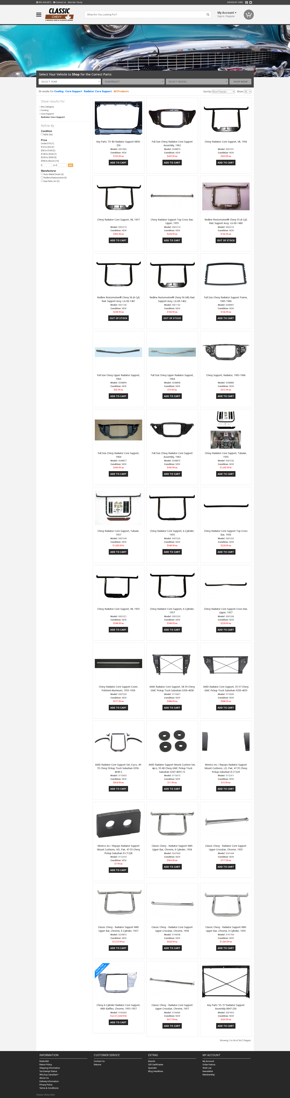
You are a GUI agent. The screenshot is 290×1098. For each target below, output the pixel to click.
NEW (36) (48, 134)
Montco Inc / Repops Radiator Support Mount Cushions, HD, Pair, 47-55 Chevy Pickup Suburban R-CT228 (118, 849)
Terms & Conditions (48, 1088)
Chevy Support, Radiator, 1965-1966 (226, 375)
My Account (208, 1061)
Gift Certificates (155, 1064)
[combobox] (70, 82)
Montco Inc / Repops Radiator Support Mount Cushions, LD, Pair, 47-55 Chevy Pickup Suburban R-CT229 (226, 768)
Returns (97, 1064)
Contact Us (60, 2)
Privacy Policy (45, 1084)
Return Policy (45, 1064)
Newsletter (208, 1071)
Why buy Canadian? (48, 1074)
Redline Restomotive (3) (55, 177)
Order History (209, 1064)
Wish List (207, 1068)
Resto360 (44, 1061)
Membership (209, 1074)
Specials (152, 1068)
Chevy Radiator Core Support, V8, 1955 (118, 608)
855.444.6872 (44, 2)
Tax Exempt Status (48, 1071)
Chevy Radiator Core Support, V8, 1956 (226, 141)
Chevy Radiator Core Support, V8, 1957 (118, 219)
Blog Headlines (155, 1071)
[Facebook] (246, 2)
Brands (151, 1061)
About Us (44, 1078)
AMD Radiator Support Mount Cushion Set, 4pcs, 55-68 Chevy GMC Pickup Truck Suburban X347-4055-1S (172, 768)
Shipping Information (49, 1068)
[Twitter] (250, 2)
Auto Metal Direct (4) (53, 174)
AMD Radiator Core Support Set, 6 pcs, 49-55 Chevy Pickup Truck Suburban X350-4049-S (118, 768)
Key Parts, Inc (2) (51, 181)
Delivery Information (49, 1081)
